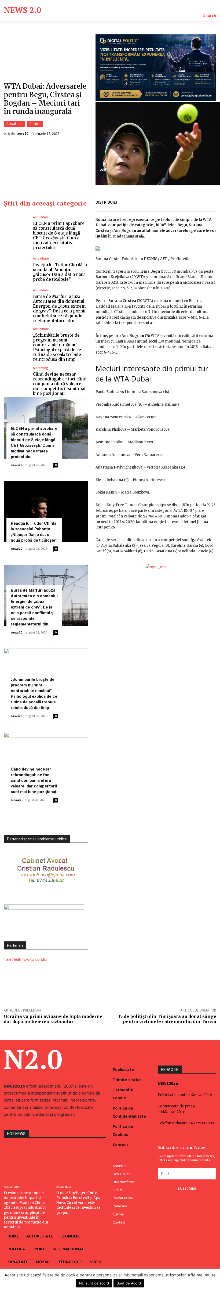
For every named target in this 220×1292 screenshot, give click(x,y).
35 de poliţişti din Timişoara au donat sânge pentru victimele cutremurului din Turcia (167, 1019)
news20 (22, 133)
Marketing (40, 367)
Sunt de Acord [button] (129, 1283)
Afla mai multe (202, 1274)
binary (16, 800)
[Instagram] (170, 1205)
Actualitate (14, 123)
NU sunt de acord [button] (94, 1283)
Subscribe (187, 1188)
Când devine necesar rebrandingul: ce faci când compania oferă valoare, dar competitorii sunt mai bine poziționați (59, 384)
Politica (35, 123)
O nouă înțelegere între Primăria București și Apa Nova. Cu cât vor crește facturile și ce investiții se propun (78, 1203)
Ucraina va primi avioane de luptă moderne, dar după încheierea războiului (54, 1019)
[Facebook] (173, 201)
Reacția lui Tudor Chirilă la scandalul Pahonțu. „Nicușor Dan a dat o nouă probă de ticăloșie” (60, 272)
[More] (210, 201)
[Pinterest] (198, 201)
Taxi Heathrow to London (26, 959)
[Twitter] (185, 201)
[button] (209, 15)
